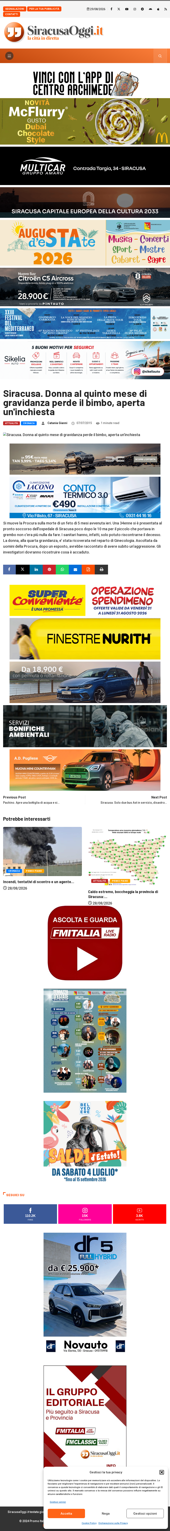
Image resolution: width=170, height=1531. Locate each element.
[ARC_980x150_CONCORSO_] (85, 82)
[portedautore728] (85, 638)
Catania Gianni (57, 423)
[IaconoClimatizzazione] (85, 497)
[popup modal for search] (160, 56)
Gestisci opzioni (145, 1513)
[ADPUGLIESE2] (85, 770)
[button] (162, 1472)
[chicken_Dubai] (85, 121)
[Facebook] (111, 8)
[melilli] (85, 1040)
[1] (85, 1427)
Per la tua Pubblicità (44, 8)
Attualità (11, 423)
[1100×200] (85, 202)
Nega (106, 1513)
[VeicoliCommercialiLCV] (85, 165)
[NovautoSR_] (85, 1294)
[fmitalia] (85, 323)
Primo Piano (35, 881)
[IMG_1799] (85, 600)
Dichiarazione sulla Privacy (113, 1523)
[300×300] (85, 1142)
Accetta (66, 1513)
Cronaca (29, 423)
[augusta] (85, 242)
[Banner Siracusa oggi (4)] (85, 286)
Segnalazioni (14, 8)
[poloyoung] (85, 682)
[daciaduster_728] (85, 458)
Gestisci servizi (58, 1502)
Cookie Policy (89, 1523)
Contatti (11, 14)
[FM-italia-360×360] (85, 943)
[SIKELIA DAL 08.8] (85, 360)
